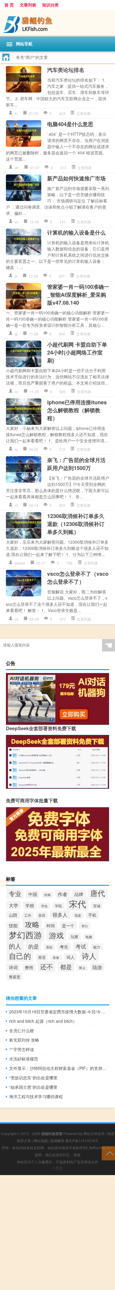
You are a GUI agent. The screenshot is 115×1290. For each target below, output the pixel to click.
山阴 (13, 915)
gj (16, 333)
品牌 (78, 894)
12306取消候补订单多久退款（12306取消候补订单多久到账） (75, 524)
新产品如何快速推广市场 (76, 178)
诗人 (89, 956)
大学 (13, 905)
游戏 (56, 935)
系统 (49, 947)
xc (16, 221)
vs (16, 618)
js (16, 275)
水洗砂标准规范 (23, 1059)
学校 (29, 905)
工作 (27, 915)
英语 (42, 957)
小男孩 (57, 1167)
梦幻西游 (25, 935)
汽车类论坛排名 (65, 70)
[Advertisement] (57, 1232)
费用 (29, 967)
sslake (20, 562)
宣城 (96, 905)
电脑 (89, 937)
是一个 (68, 925)
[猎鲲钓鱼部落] (57, 23)
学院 (58, 905)
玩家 (74, 936)
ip (16, 449)
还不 (46, 966)
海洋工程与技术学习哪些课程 (36, 1096)
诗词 (13, 967)
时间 (51, 925)
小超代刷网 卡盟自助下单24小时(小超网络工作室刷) (77, 352)
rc (16, 113)
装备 (56, 957)
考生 (64, 946)
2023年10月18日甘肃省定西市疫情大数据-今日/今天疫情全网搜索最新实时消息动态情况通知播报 (59, 1011)
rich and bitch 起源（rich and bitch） (43, 1021)
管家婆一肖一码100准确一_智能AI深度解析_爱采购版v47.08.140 (78, 294)
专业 (15, 893)
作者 (62, 894)
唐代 (97, 893)
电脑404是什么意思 (70, 124)
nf (16, 505)
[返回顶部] (108, 1152)
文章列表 (28, 5)
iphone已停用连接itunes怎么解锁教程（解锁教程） (77, 410)
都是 (66, 966)
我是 (78, 915)
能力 (96, 946)
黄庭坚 (14, 976)
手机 (92, 915)
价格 (47, 894)
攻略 (32, 924)
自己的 (20, 956)
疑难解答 (57, 1140)
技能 (13, 925)
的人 (15, 945)
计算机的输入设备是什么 (76, 232)
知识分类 (50, 5)
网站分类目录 (94, 1133)
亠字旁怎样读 (21, 1049)
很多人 (60, 914)
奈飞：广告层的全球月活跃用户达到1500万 (76, 464)
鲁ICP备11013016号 (81, 1140)
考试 (80, 946)
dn (17, 167)
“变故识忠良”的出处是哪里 (33, 1078)
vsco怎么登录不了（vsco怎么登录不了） (78, 577)
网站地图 (41, 1140)
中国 (32, 894)
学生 (44, 905)
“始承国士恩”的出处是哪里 (33, 1087)
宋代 (77, 903)
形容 (41, 915)
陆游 (97, 967)
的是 (33, 946)
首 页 (9, 5)
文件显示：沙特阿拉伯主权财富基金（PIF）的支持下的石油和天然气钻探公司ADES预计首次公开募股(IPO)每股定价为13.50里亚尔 (59, 1068)
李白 (84, 925)
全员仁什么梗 (21, 1030)
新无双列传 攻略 (24, 1040)
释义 (82, 968)
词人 (70, 957)
